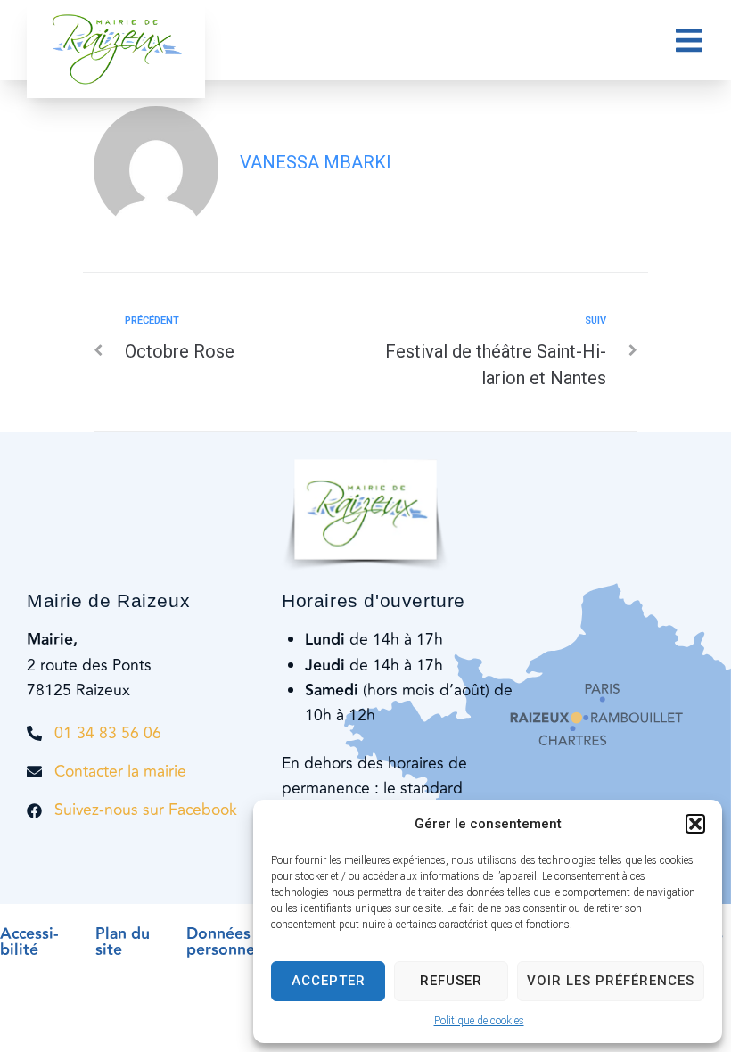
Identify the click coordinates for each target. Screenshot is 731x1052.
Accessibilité (29, 942)
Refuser (451, 981)
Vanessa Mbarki (315, 162)
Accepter (329, 981)
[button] (695, 824)
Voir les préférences (610, 981)
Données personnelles (233, 942)
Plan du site (122, 942)
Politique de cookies (479, 1021)
